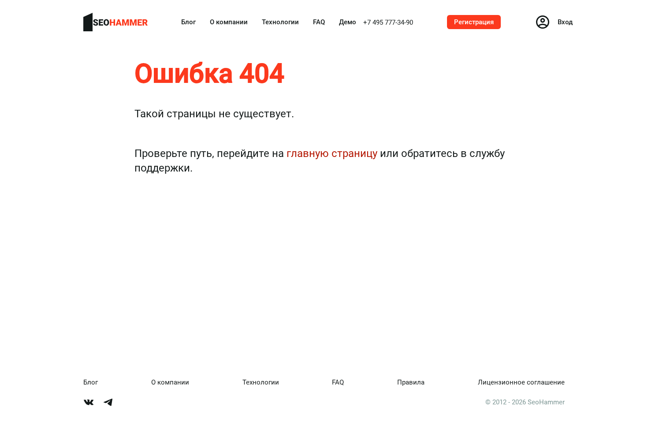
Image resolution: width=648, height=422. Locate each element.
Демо (347, 22)
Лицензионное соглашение (521, 382)
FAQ (319, 22)
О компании (229, 22)
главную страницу (332, 153)
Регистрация (474, 22)
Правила (411, 382)
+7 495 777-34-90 (388, 22)
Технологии (280, 22)
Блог (188, 22)
